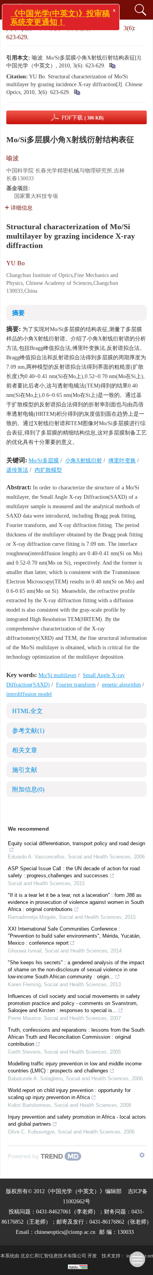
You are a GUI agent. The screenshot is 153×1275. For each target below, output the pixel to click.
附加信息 (28, 789)
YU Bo (15, 263)
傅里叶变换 (122, 461)
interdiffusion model (29, 694)
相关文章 (24, 750)
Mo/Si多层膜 (44, 461)
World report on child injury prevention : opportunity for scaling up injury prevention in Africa (69, 1093)
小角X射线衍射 (83, 461)
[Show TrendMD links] (142, 1155)
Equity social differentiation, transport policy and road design (76, 843)
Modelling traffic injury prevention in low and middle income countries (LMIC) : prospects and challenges (75, 1067)
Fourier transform (76, 685)
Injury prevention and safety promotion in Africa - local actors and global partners (77, 1120)
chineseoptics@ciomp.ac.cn (65, 1232)
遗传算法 (17, 470)
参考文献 (28, 730)
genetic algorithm (121, 685)
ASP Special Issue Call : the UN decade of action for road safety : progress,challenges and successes (74, 872)
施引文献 (24, 769)
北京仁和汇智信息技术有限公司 (53, 1256)
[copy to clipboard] (77, 92)
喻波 (12, 158)
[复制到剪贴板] (112, 66)
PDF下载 (83, 118)
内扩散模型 (48, 470)
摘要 (18, 313)
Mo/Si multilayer (57, 675)
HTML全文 (27, 711)
